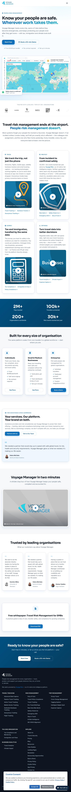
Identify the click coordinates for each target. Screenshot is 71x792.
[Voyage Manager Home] (7, 3)
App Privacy (31, 767)
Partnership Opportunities (35, 755)
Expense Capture (44, 282)
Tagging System (56, 702)
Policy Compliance (10, 289)
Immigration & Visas (24, 286)
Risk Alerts (42, 213)
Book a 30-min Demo (28, 42)
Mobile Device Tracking (11, 705)
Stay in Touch (32, 716)
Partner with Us (12, 433)
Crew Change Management (59, 699)
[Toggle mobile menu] (67, 3)
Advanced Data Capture (11, 696)
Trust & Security (32, 735)
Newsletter (31, 753)
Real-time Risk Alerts (34, 708)
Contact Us (31, 770)
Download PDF (36, 626)
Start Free (8, 42)
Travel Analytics (44, 279)
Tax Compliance (10, 286)
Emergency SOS (44, 215)
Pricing (30, 738)
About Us (30, 732)
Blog (29, 741)
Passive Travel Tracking (11, 699)
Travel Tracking (9, 210)
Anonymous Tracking (11, 213)
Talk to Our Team (28, 433)
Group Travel (55, 696)
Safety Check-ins (54, 213)
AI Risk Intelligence (33, 719)
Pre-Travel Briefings (34, 705)
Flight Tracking (8, 715)
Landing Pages (32, 750)
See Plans (12, 390)
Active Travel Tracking (11, 702)
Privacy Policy (32, 761)
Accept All (34, 787)
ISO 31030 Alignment (34, 722)
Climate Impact (56, 279)
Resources (31, 744)
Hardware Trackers (23, 210)
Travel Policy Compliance (35, 699)
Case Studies (32, 747)
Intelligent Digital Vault (58, 705)
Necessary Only (47, 787)
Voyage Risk (49, 167)
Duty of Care (56, 215)
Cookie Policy (32, 764)
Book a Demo (58, 390)
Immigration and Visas (11, 737)
